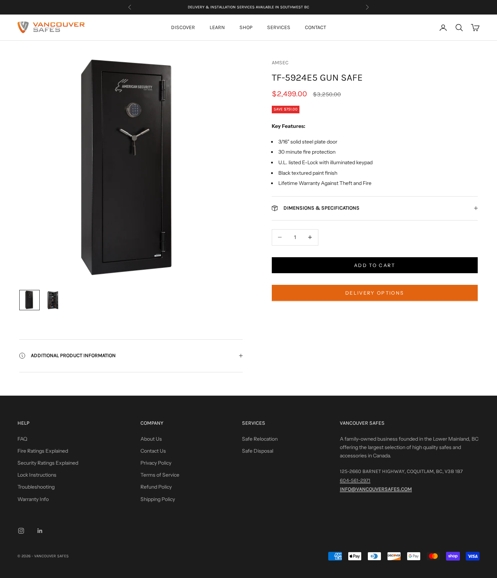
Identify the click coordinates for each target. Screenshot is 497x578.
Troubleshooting (36, 487)
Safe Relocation (260, 439)
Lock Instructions (36, 475)
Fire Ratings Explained (42, 451)
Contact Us (153, 451)
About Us (151, 439)
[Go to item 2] (53, 300)
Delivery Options (374, 292)
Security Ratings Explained (47, 463)
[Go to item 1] (29, 300)
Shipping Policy (157, 499)
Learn (217, 27)
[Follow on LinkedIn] (40, 530)
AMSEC (280, 63)
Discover (183, 27)
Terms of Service (159, 475)
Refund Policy (156, 487)
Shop (246, 27)
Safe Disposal (257, 451)
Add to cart (374, 265)
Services (278, 27)
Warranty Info (33, 499)
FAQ (22, 439)
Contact (315, 27)
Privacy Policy (155, 463)
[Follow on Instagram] (21, 530)
